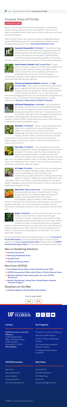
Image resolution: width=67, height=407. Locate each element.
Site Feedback (11, 347)
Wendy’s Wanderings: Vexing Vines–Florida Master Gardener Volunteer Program (31, 281)
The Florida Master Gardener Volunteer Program (46, 345)
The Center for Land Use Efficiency (48, 332)
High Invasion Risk (42, 64)
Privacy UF (39, 379)
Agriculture (9, 369)
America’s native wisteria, (34, 100)
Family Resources (12, 379)
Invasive (44, 83)
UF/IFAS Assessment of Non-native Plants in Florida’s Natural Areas (34, 272)
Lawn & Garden (11, 376)
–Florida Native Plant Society (26, 290)
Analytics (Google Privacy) (45, 382)
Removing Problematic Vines (42, 44)
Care (10, 11)
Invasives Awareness (15, 252)
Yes (28, 301)
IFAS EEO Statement (43, 373)
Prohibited (38, 48)
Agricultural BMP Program (45, 335)
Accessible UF (40, 369)
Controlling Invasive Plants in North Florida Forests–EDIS (30, 269)
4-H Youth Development (14, 382)
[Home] (6, 11)
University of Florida (18, 401)
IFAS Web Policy (41, 376)
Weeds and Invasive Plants (21, 11)
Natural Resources (12, 373)
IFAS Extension (28, 401)
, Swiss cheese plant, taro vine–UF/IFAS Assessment (30, 276)
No (37, 301)
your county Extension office (28, 242)
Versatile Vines (13, 258)
